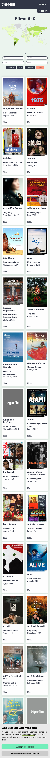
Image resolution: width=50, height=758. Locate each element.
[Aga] (37, 241)
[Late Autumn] (13, 507)
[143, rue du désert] (13, 92)
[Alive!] (37, 557)
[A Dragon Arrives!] (37, 192)
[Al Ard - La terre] (37, 508)
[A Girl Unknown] (37, 292)
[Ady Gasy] (13, 241)
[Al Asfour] (13, 559)
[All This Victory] (37, 659)
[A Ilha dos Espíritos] (13, 403)
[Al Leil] (13, 610)
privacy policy (28, 734)
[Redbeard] (13, 456)
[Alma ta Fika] (37, 712)
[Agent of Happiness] (13, 291)
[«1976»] (37, 92)
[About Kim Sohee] (13, 192)
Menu (43, 5)
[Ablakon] (13, 141)
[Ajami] (37, 403)
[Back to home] (19, 4)
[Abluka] (37, 142)
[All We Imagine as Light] (13, 712)
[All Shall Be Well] (37, 610)
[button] (23, 36)
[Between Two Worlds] (13, 347)
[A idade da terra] (37, 346)
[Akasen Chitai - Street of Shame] (37, 455)
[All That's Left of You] (13, 659)
